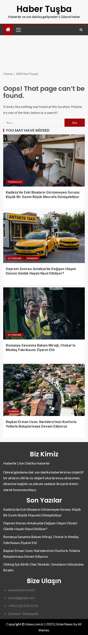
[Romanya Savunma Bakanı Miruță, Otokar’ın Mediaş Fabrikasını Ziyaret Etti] (44, 313)
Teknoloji (15, 182)
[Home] (8, 29)
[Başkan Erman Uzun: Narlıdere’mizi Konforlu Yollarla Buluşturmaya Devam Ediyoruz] (44, 390)
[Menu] (18, 29)
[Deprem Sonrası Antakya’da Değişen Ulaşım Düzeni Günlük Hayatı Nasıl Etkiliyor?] (44, 237)
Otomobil (15, 258)
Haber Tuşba (44, 9)
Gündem (32, 258)
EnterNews (64, 624)
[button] (18, 29)
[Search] (81, 30)
